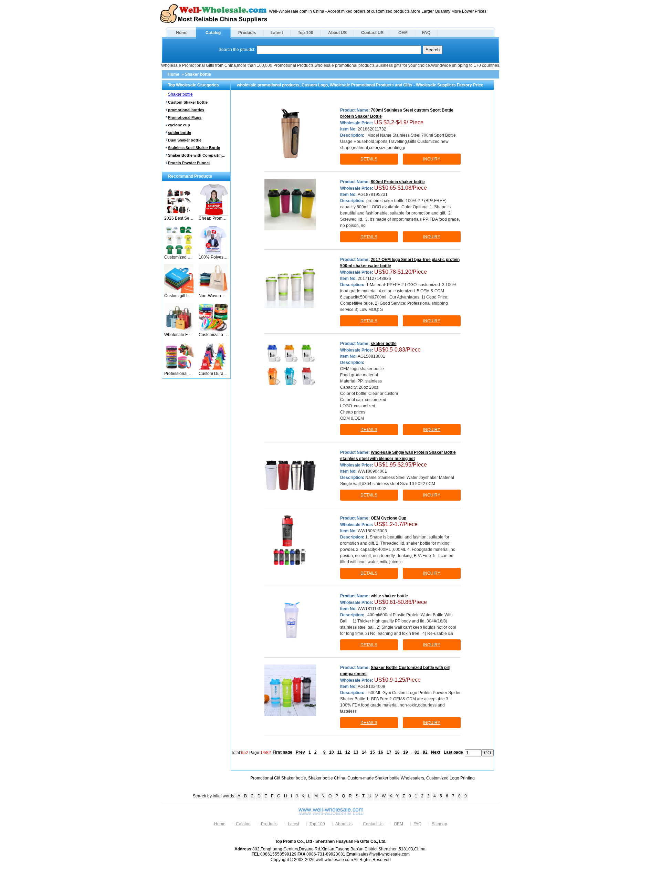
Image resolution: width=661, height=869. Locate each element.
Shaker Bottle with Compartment (197, 155)
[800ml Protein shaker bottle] (290, 204)
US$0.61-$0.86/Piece (400, 602)
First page (282, 752)
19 (405, 752)
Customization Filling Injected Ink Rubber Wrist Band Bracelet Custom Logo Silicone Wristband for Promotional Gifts (213, 334)
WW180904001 (372, 471)
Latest (277, 32)
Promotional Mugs (184, 117)
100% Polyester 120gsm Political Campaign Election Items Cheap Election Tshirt (213, 257)
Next (435, 752)
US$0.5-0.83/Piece (397, 350)
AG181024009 (371, 686)
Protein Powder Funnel (189, 163)
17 (389, 752)
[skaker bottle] (290, 366)
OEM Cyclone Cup (388, 518)
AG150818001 (371, 356)
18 (397, 752)
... (320, 752)
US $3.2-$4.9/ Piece (398, 122)
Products (247, 32)
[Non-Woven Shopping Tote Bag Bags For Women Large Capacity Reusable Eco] (213, 292)
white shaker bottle (389, 596)
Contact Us (373, 824)
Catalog (213, 32)
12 (347, 752)
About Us (344, 824)
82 (425, 752)
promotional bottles (186, 110)
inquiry (431, 159)
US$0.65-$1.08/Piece (400, 188)
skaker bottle (384, 343)
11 (339, 752)
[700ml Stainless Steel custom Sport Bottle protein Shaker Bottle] (290, 133)
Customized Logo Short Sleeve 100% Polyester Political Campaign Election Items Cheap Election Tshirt (178, 257)
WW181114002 (372, 608)
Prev (300, 752)
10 (331, 752)
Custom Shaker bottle (188, 102)
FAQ (426, 32)
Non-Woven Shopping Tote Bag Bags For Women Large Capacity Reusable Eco (213, 295)
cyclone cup (179, 125)
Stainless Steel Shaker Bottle (194, 148)
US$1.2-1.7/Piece (396, 524)
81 (417, 752)
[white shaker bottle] (290, 619)
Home (182, 32)
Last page (453, 752)
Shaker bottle (198, 74)
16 (380, 752)
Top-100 (305, 32)
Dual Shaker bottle (184, 140)
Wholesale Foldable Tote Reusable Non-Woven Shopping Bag (178, 334)
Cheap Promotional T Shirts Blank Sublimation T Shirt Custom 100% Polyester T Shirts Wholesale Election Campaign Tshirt (213, 218)
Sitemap (439, 824)
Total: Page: (251, 752)
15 (372, 752)
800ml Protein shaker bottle (398, 181)
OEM (403, 32)
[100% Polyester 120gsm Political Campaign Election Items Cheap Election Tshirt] (213, 253)
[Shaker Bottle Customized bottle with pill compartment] (290, 690)
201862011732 (372, 129)
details (368, 159)
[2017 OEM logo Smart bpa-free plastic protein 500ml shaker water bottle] (290, 282)
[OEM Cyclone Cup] (290, 541)
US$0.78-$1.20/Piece (400, 272)
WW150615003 (372, 530)
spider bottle (179, 132)
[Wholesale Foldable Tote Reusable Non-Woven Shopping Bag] (178, 330)
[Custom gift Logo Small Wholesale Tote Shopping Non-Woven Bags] (178, 292)
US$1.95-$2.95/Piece (400, 465)
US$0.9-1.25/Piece (397, 680)
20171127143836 (374, 278)
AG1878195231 (373, 194)
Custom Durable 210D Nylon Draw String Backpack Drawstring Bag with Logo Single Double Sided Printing (213, 373)
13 (356, 752)
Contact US (372, 32)
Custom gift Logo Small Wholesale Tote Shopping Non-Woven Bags (178, 295)
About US (337, 32)
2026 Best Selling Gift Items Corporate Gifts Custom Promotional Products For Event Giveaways (178, 218)
